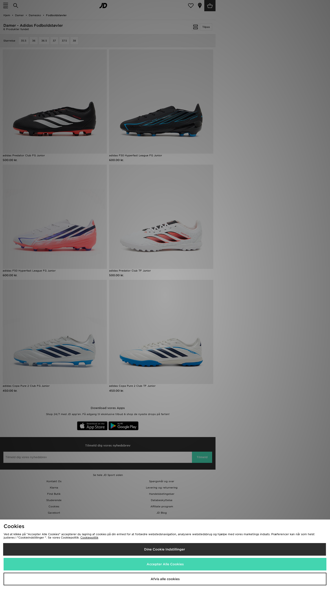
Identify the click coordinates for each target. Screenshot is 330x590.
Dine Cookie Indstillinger (164, 549)
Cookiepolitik (89, 537)
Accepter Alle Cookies (165, 564)
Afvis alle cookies (165, 579)
